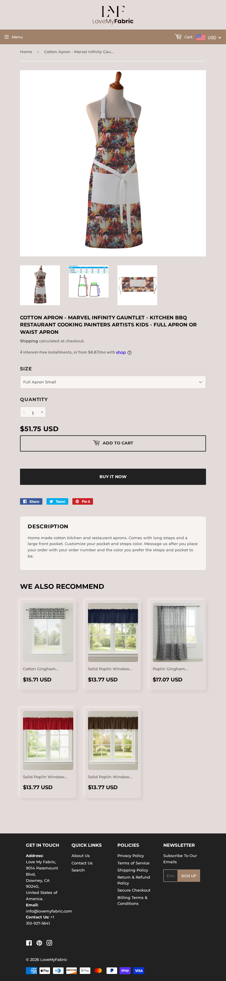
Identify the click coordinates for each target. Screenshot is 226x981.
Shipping (29, 341)
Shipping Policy (132, 870)
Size (26, 369)
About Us (81, 855)
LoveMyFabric (53, 959)
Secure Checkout (133, 890)
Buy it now (113, 476)
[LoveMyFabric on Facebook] (29, 943)
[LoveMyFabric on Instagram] (49, 943)
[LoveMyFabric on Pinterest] (39, 943)
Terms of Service (133, 863)
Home (26, 51)
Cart (187, 37)
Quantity (34, 399)
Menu (17, 37)
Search (78, 870)
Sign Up (188, 876)
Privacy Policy (130, 855)
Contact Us (82, 863)
